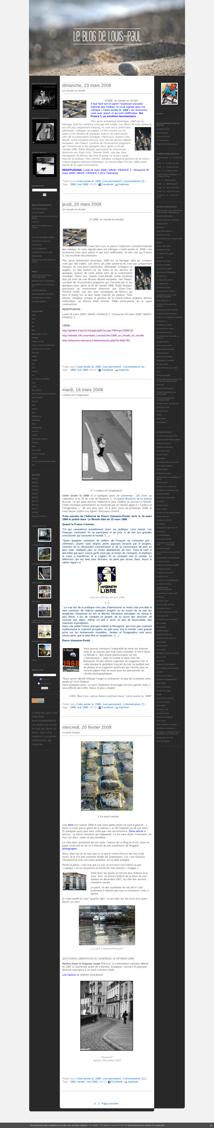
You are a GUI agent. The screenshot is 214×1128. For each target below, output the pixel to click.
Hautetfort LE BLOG (164, 520)
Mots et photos (37, 398)
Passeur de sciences (165, 676)
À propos (160, 113)
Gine (159, 163)
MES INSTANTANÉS (164, 357)
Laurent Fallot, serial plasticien (168, 558)
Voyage (34, 458)
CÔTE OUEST (162, 483)
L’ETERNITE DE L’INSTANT (167, 619)
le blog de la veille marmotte (167, 310)
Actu (33, 319)
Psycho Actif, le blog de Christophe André (165, 399)
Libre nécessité (162, 616)
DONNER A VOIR (163, 250)
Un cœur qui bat (163, 713)
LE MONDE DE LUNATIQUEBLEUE (164, 588)
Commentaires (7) (133, 704)
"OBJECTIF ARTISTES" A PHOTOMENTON (41, 276)
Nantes (34, 409)
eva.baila (160, 257)
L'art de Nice (161, 276)
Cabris (34, 660)
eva (158, 171)
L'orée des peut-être (164, 539)
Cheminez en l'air (163, 235)
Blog (33, 330)
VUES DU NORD (163, 741)
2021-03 (35, 505)
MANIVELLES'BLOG (164, 634)
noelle (159, 184)
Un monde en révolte (73, 90)
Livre (33, 383)
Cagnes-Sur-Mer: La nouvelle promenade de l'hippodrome (43, 621)
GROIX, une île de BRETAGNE (168, 513)
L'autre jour (161, 531)
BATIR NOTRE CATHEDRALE (43, 281)
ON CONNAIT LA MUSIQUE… (168, 668)
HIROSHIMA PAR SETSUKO (43, 294)
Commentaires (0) (133, 366)
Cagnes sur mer (38, 341)
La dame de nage (163, 548)
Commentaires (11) (134, 1078)
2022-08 (35, 490)
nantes (81, 1081)
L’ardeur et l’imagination (75, 395)
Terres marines (37, 583)
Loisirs (34, 386)
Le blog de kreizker (164, 569)
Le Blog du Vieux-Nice (165, 573)
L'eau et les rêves (163, 136)
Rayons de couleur (164, 691)
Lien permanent (112, 181)
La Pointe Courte (38, 545)
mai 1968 (82, 184)
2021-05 (35, 501)
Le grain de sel (162, 576)
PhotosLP (35, 222)
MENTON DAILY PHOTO (166, 638)
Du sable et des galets (165, 254)
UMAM (159, 415)
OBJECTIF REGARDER (166, 664)
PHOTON (160, 385)
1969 (33, 315)
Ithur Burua (161, 524)
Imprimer (123, 184)
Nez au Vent (161, 657)
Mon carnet (161, 649)
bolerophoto (161, 458)
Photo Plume (161, 683)
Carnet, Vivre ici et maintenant (43, 345)
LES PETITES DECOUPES (167, 612)
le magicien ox (162, 321)
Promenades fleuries (39, 439)
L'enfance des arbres (165, 280)
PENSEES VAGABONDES (167, 679)
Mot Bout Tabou (162, 364)
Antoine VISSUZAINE (165, 216)
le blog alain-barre (163, 300)
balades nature (162, 455)
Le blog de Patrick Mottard (166, 314)
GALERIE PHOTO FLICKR (42, 252)
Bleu (33, 326)
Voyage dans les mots (165, 738)
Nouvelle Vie (36, 416)
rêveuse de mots (163, 407)
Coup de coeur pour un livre (167, 144)
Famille (34, 360)
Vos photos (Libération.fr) (166, 728)
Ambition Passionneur (165, 447)
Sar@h (159, 694)
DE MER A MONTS (39, 301)
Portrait (34, 435)
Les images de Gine (164, 332)
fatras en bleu (162, 509)
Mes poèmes (37, 390)
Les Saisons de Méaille (40, 379)
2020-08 (35, 512)
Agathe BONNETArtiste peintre (168, 440)
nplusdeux (160, 661)
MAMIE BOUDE (163, 631)
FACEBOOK (36, 245)
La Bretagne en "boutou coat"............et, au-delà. (166, 543)
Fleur (34, 368)
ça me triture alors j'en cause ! (168, 462)
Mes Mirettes (161, 642)
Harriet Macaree (163, 516)
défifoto (34, 356)
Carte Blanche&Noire (40, 209)
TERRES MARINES (39, 290)
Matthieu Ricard (162, 353)
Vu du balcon (161, 422)
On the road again (163, 375)
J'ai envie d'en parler (164, 269)
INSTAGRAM (37, 256)
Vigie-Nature (161, 418)
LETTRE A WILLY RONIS (41, 298)
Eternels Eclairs (162, 505)
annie (159, 167)
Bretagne (35, 338)
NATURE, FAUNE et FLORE (167, 653)
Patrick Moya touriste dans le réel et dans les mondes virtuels (169, 380)
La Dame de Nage (163, 287)
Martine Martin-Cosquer (166, 349)
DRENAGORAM (163, 494)
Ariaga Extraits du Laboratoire (168, 220)
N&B (33, 405)
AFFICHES (36, 601)
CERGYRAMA (162, 470)
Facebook (107, 184)
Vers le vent (161, 721)
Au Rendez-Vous (163, 451)
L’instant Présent (38, 212)
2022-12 (35, 482)
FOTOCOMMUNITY (39, 249)
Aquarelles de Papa (39, 641)
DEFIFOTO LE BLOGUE (41, 241)
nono (158, 372)
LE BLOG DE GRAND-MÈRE (168, 565)
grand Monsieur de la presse (134, 498)
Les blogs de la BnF (164, 325)
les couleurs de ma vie (165, 329)
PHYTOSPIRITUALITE (165, 388)
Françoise (161, 195)
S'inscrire (46, 679)
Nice (33, 413)
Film (33, 364)
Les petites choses (164, 608)
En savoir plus (158, 1125)
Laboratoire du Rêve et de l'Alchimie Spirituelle (166, 296)
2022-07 (35, 494)
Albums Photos (39, 526)
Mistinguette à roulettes (165, 360)
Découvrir (35, 353)
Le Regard (160, 597)
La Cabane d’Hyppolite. (40, 564)
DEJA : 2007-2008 (163, 246)
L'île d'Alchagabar (163, 535)
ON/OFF (160, 672)
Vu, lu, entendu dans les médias (44, 461)
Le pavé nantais (71, 732)
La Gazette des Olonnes (166, 291)
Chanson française (164, 473)
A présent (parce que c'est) (167, 436)
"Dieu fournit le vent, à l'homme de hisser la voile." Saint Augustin (169, 211)
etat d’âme (160, 501)
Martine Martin (162, 158)
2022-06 (35, 497)
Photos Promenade (164, 687)
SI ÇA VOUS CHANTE (165, 698)
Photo (34, 424)
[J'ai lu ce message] (211, 1125)
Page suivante (110, 1103)
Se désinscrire (45, 683)
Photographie (37, 428)
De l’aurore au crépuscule (166, 486)
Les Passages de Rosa (165, 604)
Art (33, 323)
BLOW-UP (160, 227)
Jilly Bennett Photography (166, 272)
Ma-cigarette (161, 627)
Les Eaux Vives (162, 601)
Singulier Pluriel (162, 411)
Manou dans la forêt (164, 345)
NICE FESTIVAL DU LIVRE (167, 368)
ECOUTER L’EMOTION (166, 498)
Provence (35, 443)
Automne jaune (162, 133)
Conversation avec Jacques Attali (169, 239)
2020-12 (35, 509)
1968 (73, 184)
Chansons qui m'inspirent (41, 349)
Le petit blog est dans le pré (167, 593)
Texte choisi (36, 450)
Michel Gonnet (162, 646)
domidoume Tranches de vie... (168, 490)
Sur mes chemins (163, 702)
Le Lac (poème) (163, 140)
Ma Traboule (161, 623)
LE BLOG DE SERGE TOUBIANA (169, 317)
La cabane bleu (162, 284)
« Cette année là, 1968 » (115, 110)
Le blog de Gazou (163, 561)
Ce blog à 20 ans (163, 129)
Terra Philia (161, 706)
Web (33, 465)
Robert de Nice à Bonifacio (167, 174)
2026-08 (35, 479)
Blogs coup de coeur (39, 334)
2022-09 (35, 486)
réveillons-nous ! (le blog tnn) (167, 403)
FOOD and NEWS (163, 265)
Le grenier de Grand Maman (167, 580)
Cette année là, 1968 (89, 181)
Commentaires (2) (133, 181)
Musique (35, 401)
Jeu (33, 375)
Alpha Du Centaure (164, 443)
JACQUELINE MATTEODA (167, 528)
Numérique (36, 420)
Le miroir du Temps (164, 584)
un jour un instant (38, 454)
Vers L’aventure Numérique (167, 724)
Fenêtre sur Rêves (164, 261)
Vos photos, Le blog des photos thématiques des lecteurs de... (168, 733)
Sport (34, 446)
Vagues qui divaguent (165, 717)
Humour (35, 371)
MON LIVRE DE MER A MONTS (44, 394)
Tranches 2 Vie (162, 709)
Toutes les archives (39, 516)
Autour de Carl (162, 224)
